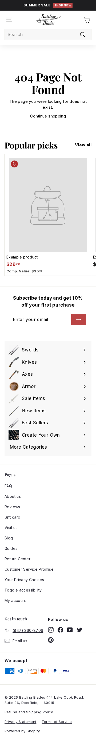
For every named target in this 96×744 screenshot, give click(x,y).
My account (15, 600)
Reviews (12, 506)
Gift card (12, 517)
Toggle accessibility (23, 590)
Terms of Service (57, 721)
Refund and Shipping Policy (29, 712)
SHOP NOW (62, 5)
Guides (11, 548)
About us (13, 496)
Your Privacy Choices (24, 579)
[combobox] (48, 34)
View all (83, 144)
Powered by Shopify (22, 731)
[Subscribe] (78, 319)
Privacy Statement (20, 721)
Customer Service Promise (29, 569)
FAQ (8, 486)
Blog (9, 538)
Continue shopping (48, 116)
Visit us (11, 527)
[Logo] (48, 19)
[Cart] (86, 20)
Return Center (17, 559)
